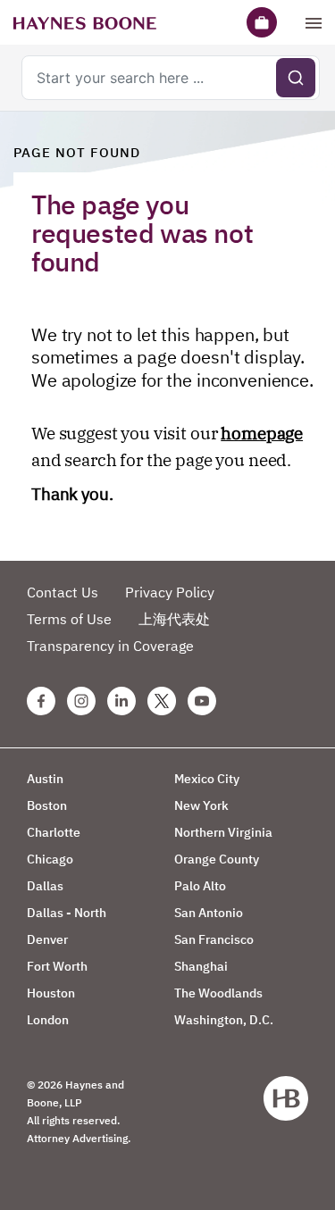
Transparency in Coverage (110, 646)
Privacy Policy (169, 592)
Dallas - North (66, 913)
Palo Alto (200, 886)
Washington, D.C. (223, 1020)
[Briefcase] (262, 22)
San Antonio (208, 913)
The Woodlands (218, 993)
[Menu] (314, 22)
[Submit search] (295, 77)
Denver (47, 939)
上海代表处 (174, 619)
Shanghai (201, 966)
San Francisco (214, 939)
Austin (45, 779)
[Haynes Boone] (84, 22)
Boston (47, 805)
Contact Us (62, 592)
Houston (51, 993)
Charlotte (53, 832)
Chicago (50, 859)
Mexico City (206, 779)
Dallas (45, 886)
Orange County (216, 859)
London (48, 1020)
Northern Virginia (223, 832)
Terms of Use (69, 619)
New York (201, 805)
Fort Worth (57, 966)
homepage (262, 433)
